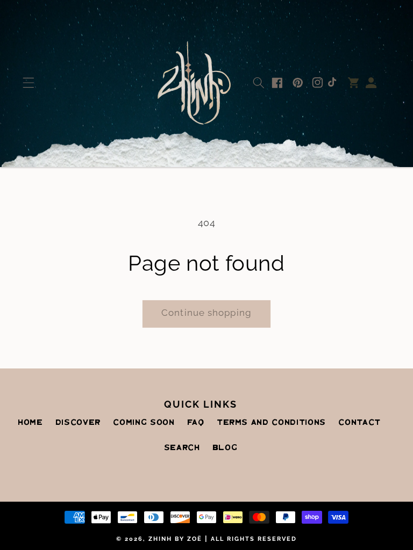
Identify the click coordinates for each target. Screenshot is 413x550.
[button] (28, 83)
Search (182, 448)
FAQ (195, 422)
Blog (225, 448)
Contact (359, 422)
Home (30, 422)
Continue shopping (206, 312)
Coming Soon (143, 422)
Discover (78, 422)
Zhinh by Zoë (175, 538)
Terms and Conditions (271, 422)
